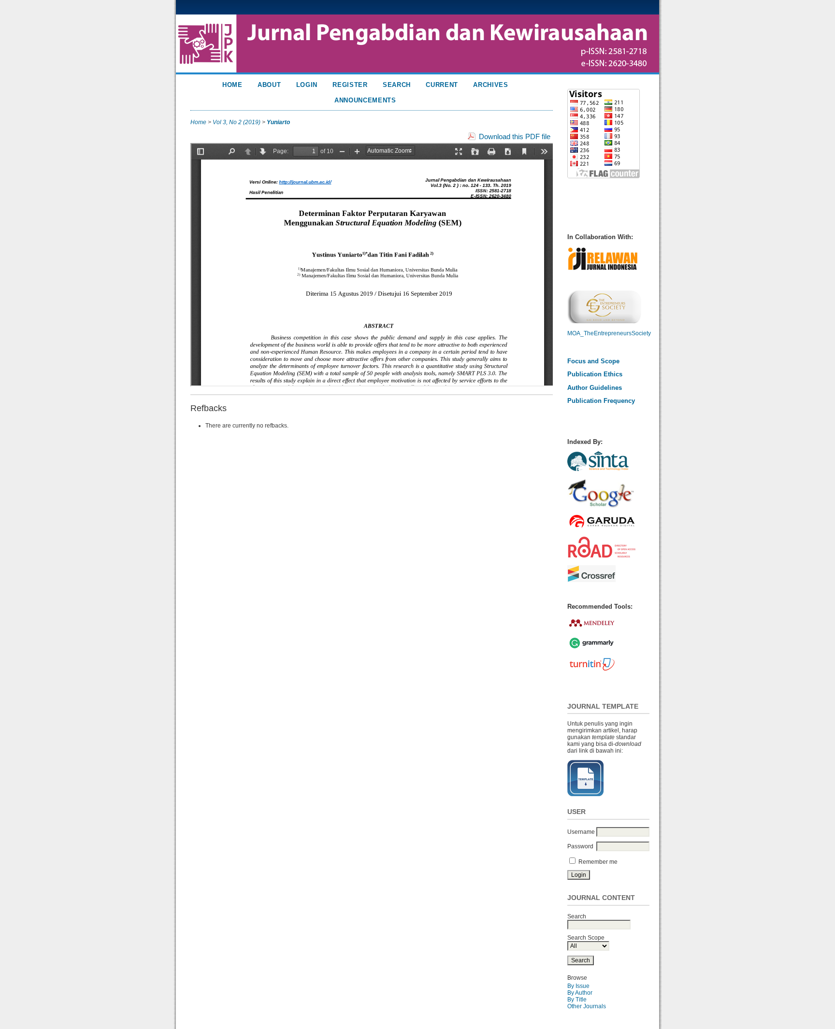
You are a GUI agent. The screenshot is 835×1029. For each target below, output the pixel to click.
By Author (579, 992)
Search (397, 84)
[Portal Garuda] (601, 528)
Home (232, 84)
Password (580, 846)
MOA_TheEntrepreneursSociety (609, 333)
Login (306, 84)
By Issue (578, 986)
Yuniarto (278, 122)
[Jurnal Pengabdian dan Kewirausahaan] (598, 471)
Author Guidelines (594, 387)
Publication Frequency (601, 400)
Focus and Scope (593, 361)
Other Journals (586, 1006)
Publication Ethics (594, 374)
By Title (577, 999)
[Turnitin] (591, 670)
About (269, 84)
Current (442, 84)
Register (349, 84)
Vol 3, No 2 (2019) (236, 122)
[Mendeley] (592, 628)
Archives (490, 84)
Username (581, 832)
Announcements (365, 100)
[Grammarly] (591, 648)
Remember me (598, 861)
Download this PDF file (514, 137)
